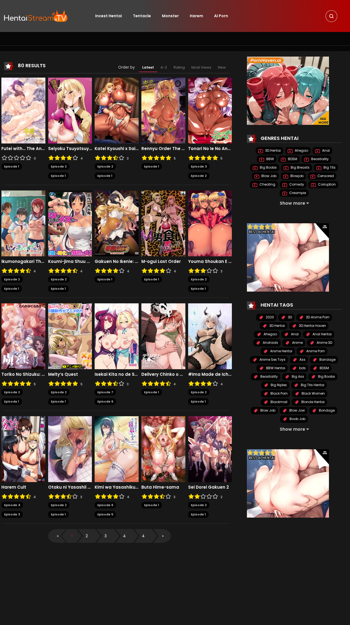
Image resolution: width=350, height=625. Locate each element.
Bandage (327, 359)
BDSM (292, 159)
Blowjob (297, 176)
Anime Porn (315, 351)
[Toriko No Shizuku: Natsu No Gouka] (23, 336)
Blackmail (278, 402)
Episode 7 (105, 392)
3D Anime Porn (317, 317)
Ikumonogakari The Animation (23, 261)
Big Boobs (268, 167)
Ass (302, 359)
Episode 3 (199, 166)
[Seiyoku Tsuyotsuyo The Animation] (70, 110)
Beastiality (319, 159)
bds (302, 368)
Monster (170, 16)
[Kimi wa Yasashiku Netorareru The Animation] (117, 448)
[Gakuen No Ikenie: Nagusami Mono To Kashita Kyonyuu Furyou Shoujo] (117, 223)
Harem (196, 16)
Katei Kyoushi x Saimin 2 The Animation (117, 148)
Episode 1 (11, 166)
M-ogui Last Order (161, 261)
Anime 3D (324, 342)
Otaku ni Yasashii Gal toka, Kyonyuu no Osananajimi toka (70, 487)
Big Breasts (300, 167)
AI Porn (221, 16)
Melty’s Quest (63, 374)
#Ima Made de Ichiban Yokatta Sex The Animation (210, 374)
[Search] (331, 16)
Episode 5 (105, 514)
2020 (269, 317)
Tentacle (142, 16)
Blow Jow (296, 410)
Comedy (296, 184)
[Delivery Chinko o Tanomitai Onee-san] (163, 336)
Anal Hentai (322, 334)
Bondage (326, 410)
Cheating (267, 184)
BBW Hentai (275, 368)
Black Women (313, 393)
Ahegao (301, 150)
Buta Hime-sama (160, 487)
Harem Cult (13, 487)
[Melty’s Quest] (70, 336)
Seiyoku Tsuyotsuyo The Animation (70, 148)
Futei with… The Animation (23, 148)
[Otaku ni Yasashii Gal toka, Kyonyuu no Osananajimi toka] (70, 448)
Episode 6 (105, 401)
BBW (270, 159)
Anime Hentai (280, 351)
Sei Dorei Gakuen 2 (208, 487)
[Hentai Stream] (36, 15)
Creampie (297, 192)
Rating (179, 67)
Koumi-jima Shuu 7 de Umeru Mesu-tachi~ (70, 261)
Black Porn (279, 393)
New (222, 67)
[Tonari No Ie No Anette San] (210, 110)
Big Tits (329, 167)
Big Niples (278, 385)
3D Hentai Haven (312, 325)
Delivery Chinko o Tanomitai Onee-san (163, 374)
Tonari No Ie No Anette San (210, 148)
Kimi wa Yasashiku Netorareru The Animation (117, 487)
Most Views (201, 67)
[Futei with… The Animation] (23, 110)
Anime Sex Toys (272, 359)
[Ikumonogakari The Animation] (23, 223)
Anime (297, 342)
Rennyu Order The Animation (163, 148)
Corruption (326, 184)
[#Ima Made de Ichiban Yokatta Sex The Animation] (210, 336)
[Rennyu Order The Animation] (163, 110)
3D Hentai (272, 150)
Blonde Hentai (313, 402)
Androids (270, 342)
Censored (325, 176)
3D (289, 317)
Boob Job (297, 418)
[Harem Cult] (23, 448)
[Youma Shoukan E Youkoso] (210, 223)
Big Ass (297, 376)
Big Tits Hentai (312, 385)
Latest (148, 67)
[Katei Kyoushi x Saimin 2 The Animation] (117, 110)
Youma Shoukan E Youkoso (210, 261)
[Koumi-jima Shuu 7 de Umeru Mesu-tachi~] (70, 223)
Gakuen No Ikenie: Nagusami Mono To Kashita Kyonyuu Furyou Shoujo (117, 261)
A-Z (164, 67)
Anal (325, 150)
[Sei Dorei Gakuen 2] (210, 448)
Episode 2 (59, 166)
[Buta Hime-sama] (163, 448)
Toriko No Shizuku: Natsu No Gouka (23, 374)
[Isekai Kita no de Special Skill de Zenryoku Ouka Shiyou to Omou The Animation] (117, 336)
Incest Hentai (108, 16)
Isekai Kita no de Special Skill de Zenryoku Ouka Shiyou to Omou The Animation (117, 374)
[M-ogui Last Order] (163, 223)
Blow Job (268, 176)
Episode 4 (12, 505)
